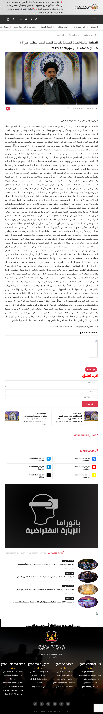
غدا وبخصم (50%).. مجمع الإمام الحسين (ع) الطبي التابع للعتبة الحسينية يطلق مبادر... (43, 601)
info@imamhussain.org (90, 671)
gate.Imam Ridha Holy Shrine (12, 683)
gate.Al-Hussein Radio (64, 686)
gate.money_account (90, 686)
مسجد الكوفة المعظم (13, 694)
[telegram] (48, 704)
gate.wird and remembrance (64, 683)
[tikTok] (35, 704)
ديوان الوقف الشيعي (38, 675)
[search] (13, 19)
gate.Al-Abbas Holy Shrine (13, 690)
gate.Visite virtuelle (64, 679)
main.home (88, 35)
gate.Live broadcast (64, 675)
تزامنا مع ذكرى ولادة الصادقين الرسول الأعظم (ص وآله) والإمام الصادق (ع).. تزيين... (44, 589)
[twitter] (31, 19)
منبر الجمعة (74, 35)
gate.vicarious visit (64, 671)
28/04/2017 (90, 108)
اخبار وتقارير (69, 573)
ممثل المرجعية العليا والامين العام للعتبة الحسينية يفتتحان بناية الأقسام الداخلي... (44, 564)
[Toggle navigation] (94, 19)
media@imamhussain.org (90, 679)
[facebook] (36, 19)
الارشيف (60, 35)
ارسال (88, 404)
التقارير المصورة (68, 561)
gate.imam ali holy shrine (13, 671)
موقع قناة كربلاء (38, 686)
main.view (76, 108)
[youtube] (26, 19)
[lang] (8, 19)
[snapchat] (42, 704)
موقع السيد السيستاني (39, 671)
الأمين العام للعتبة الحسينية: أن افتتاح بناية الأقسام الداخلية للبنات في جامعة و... (45, 576)
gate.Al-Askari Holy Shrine (13, 686)
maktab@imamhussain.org (90, 675)
